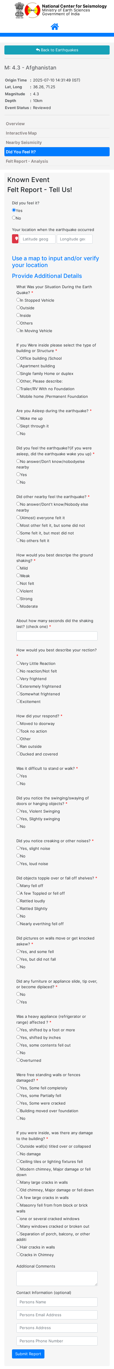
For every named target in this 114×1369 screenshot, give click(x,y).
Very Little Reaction (38, 663)
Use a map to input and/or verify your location (55, 262)
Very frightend (33, 678)
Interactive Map (21, 132)
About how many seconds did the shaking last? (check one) (54, 623)
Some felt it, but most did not (47, 533)
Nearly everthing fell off (42, 923)
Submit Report (28, 1353)
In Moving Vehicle (36, 330)
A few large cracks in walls (44, 1197)
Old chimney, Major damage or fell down (57, 1190)
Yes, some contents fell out (45, 1045)
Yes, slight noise (35, 848)
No (18, 218)
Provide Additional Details (47, 275)
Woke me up (31, 418)
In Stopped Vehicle (37, 300)
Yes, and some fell (37, 951)
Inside (25, 315)
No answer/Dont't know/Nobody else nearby (52, 507)
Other (25, 738)
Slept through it (34, 426)
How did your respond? (39, 716)
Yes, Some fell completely (43, 1088)
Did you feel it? (25, 203)
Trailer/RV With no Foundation (47, 388)
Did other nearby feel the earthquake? (53, 496)
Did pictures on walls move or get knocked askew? (55, 941)
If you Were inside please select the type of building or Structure (56, 348)
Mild (24, 568)
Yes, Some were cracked (42, 1103)
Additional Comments (35, 1266)
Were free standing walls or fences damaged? (48, 1077)
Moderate (29, 606)
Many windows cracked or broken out (54, 1226)
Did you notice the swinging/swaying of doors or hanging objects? (52, 801)
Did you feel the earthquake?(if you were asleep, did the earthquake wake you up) (55, 451)
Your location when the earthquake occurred (53, 229)
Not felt (27, 583)
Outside (27, 307)
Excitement (30, 701)
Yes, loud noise (34, 863)
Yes (19, 210)
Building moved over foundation (49, 1110)
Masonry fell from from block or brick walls (52, 1208)
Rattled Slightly (33, 908)
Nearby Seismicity (24, 142)
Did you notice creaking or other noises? (55, 840)
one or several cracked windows (50, 1218)
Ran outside (31, 746)
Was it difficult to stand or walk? (47, 768)
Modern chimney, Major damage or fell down (53, 1172)
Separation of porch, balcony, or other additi (53, 1237)
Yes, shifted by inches (40, 1037)
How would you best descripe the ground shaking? (54, 558)
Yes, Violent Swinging (40, 811)
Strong (26, 598)
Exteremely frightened (40, 686)
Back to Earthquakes (59, 49)
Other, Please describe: (41, 381)
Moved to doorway (37, 723)
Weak (25, 575)
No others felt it (34, 540)
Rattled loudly (32, 900)
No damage (30, 1153)
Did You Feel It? (21, 151)
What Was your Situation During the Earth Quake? (54, 289)
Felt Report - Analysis (27, 161)
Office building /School (41, 358)
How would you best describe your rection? (56, 653)
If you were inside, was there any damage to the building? (54, 1135)
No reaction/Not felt (38, 671)
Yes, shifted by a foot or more (47, 1029)
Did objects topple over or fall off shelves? (56, 878)
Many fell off (31, 885)
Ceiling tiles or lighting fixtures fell (51, 1161)
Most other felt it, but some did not (52, 525)
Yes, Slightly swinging (40, 818)
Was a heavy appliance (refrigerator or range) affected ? (51, 1019)
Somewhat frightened (40, 694)
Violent (26, 591)
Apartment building (37, 366)
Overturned (30, 1060)
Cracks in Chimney (37, 1254)
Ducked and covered (39, 754)
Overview (15, 123)
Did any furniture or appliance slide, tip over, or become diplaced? (56, 984)
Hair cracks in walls (37, 1247)
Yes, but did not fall (38, 959)
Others (26, 323)
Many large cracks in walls (44, 1182)
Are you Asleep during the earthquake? (54, 410)
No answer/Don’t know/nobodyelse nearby (50, 464)
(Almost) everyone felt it (42, 517)
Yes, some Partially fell (40, 1095)
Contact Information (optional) (43, 1292)
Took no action (33, 731)
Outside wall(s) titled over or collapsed (55, 1146)
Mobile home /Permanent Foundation (54, 396)
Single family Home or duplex (46, 373)
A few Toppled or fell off (42, 893)
